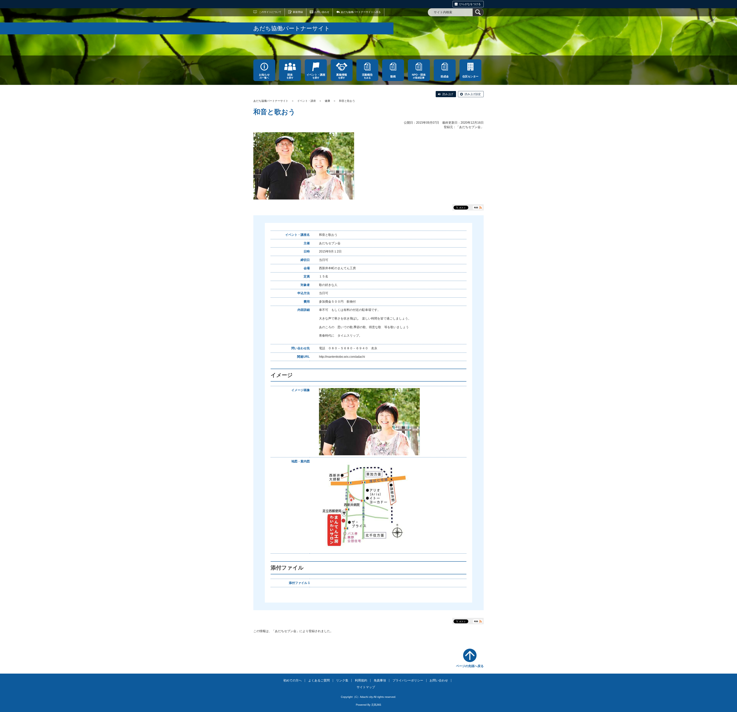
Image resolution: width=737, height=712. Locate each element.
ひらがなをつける (470, 4)
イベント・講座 (306, 100)
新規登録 (298, 12)
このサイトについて (270, 12)
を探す (290, 76)
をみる (367, 76)
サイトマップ (366, 687)
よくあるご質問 (319, 680)
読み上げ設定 (473, 94)
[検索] (478, 12)
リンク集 (342, 680)
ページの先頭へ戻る (470, 666)
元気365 (376, 704)
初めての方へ (292, 680)
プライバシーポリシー (407, 680)
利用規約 (361, 680)
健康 (327, 100)
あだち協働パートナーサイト (270, 100)
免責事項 (380, 680)
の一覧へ (264, 76)
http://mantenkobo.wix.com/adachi (342, 356)
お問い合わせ (321, 12)
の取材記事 (419, 76)
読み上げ (447, 94)
